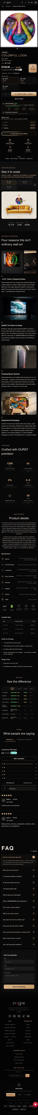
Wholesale (28, 1036)
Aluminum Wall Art (10, 1027)
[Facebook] (14, 1016)
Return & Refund (19, 1060)
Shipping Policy (19, 1057)
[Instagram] (10, 1016)
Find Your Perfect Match (20, 134)
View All (34, 851)
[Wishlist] (22, 2)
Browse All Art (28, 1042)
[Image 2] (18, 48)
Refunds (21, 1103)
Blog (28, 1039)
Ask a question (19, 758)
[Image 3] (19, 48)
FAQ (28, 1027)
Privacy (11, 1103)
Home (2, 6)
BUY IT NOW (19, 99)
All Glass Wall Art (10, 1024)
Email (5, 965)
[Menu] (35, 2)
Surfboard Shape (10, 1033)
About (28, 1024)
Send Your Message (19, 987)
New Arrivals (10, 1046)
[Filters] (4, 788)
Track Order (19, 1054)
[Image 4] (20, 48)
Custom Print (10, 1042)
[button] (19, 764)
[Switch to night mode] (35, 185)
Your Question (7, 972)
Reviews (10, 739)
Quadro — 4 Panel (10, 1036)
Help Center (19, 1063)
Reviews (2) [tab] (10, 783)
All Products (8, 6)
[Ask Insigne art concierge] (35, 1104)
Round (10, 1039)
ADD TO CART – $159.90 (25, 94)
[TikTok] (23, 1016)
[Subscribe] (27, 1075)
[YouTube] (28, 1016)
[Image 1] (17, 48)
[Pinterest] (19, 1016)
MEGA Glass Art (10, 1030)
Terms (15, 1103)
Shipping (27, 1103)
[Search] (25, 2)
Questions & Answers (24, 739)
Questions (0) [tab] (27, 783)
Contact (28, 1030)
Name (5, 958)
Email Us (11, 1094)
